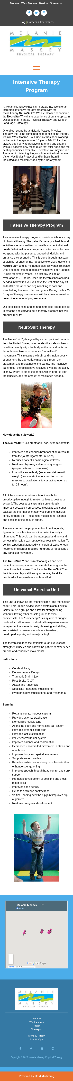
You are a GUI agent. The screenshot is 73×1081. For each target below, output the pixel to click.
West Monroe (29, 3)
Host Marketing (44, 1076)
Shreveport (56, 3)
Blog (22, 22)
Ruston (43, 3)
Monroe (14, 3)
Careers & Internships (40, 22)
